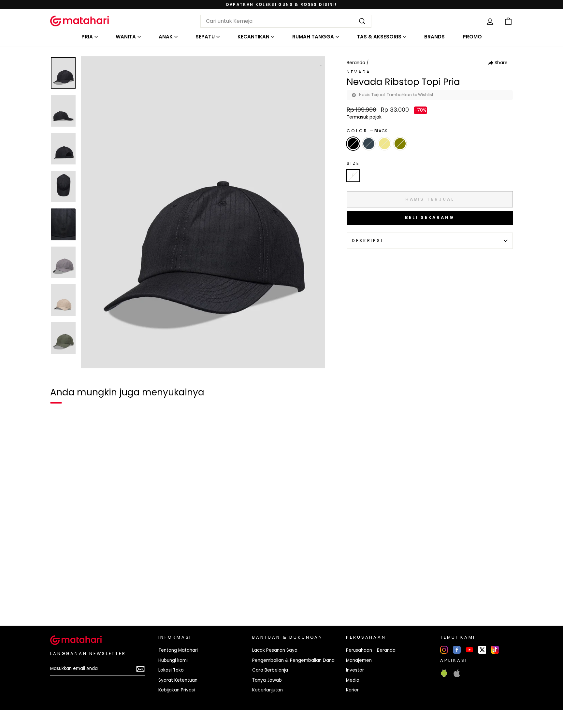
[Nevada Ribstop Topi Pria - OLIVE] (94, 598)
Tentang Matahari (178, 650)
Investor (355, 670)
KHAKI (384, 143)
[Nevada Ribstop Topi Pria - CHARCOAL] (71, 598)
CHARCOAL (368, 143)
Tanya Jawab (267, 680)
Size (353, 163)
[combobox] (285, 21)
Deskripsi (367, 240)
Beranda (356, 63)
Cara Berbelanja (270, 670)
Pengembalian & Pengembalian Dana (293, 660)
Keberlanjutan (267, 690)
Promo (472, 36)
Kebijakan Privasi (176, 690)
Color (367, 131)
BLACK (353, 143)
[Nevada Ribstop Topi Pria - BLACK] (59, 598)
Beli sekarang (430, 217)
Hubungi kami (173, 660)
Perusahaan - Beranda (371, 650)
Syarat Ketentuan (177, 680)
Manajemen (359, 660)
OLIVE (400, 143)
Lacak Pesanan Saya (274, 650)
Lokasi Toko (171, 670)
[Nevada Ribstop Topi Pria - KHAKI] (82, 598)
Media (352, 680)
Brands (434, 36)
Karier (352, 690)
